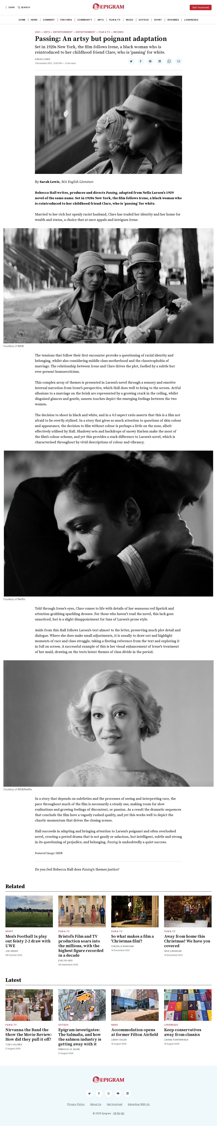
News (34, 19)
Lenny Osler (119, 1039)
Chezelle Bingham (122, 946)
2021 (37, 32)
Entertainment (63, 32)
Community (84, 19)
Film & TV (115, 19)
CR (114, 1113)
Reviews (119, 32)
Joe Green (11, 951)
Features (66, 19)
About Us (95, 1104)
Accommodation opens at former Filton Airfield (134, 1032)
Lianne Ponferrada (176, 1039)
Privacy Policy (76, 1104)
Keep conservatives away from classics (182, 1032)
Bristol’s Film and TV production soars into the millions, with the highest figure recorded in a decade (80, 946)
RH (118, 1113)
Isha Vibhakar (173, 951)
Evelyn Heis (65, 960)
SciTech (144, 19)
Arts (100, 19)
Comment (49, 19)
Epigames (173, 19)
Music (129, 19)
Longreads (191, 19)
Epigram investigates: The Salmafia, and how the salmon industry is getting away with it (79, 1037)
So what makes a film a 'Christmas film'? (132, 939)
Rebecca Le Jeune (69, 1049)
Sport (158, 19)
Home (22, 19)
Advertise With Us (139, 1104)
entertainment (85, 32)
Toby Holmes (13, 1044)
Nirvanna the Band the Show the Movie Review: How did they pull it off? (28, 1034)
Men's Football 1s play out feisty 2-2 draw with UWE (28, 941)
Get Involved (200, 7)
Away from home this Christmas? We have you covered (187, 941)
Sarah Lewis (42, 59)
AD (122, 1113)
